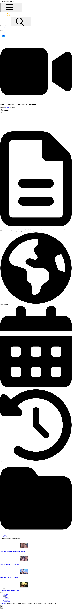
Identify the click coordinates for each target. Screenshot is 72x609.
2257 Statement (5, 600)
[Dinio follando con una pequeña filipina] (15, 587)
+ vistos (4, 27)
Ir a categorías (5, 594)
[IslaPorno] (9, 15)
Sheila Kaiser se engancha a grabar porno (10, 577)
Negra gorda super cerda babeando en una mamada (12, 551)
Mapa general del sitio (7, 601)
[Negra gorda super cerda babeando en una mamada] (15, 548)
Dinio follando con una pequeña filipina (9, 590)
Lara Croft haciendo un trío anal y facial (9, 564)
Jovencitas (6, 37)
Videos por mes (5, 595)
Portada (1, 37)
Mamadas (4, 535)
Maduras (6, 597)
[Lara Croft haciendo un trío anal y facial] (15, 561)
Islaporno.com (3, 603)
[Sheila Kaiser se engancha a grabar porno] (15, 574)
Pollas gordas (5, 536)
